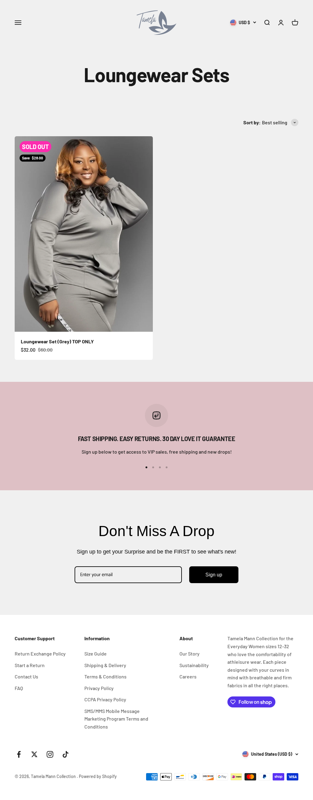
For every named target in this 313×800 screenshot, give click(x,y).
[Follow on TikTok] (65, 754)
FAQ (19, 688)
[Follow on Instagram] (50, 754)
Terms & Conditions (105, 676)
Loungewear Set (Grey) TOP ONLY (57, 341)
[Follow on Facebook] (19, 754)
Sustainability (194, 665)
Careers (188, 676)
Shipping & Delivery (105, 665)
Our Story (189, 653)
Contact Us (26, 676)
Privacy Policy (99, 688)
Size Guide (95, 653)
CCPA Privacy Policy (105, 699)
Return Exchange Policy (40, 653)
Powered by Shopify (98, 776)
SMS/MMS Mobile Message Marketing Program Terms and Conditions (116, 718)
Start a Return (30, 665)
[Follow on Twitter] (34, 754)
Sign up (213, 574)
